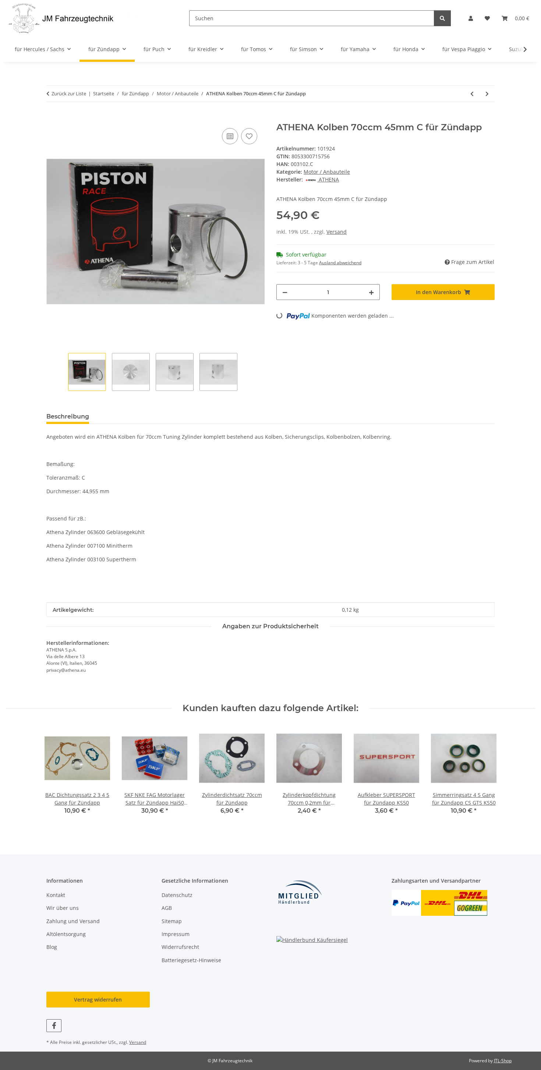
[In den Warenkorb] (52, 118)
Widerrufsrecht (180, 946)
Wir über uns (62, 907)
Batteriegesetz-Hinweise (191, 960)
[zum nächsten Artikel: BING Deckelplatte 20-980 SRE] (487, 94)
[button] (471, 18)
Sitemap (172, 921)
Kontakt (55, 894)
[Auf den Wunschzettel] (249, 136)
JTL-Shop (503, 1060)
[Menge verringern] (285, 292)
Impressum (176, 933)
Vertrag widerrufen (98, 999)
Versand (336, 231)
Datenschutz (177, 894)
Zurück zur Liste (69, 93)
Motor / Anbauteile (327, 171)
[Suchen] (442, 18)
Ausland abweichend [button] (340, 262)
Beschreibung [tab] (67, 416)
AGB (167, 907)
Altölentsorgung (66, 933)
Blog (51, 946)
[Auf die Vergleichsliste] (230, 136)
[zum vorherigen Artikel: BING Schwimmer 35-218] (472, 94)
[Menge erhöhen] (371, 292)
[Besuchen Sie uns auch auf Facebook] (53, 1025)
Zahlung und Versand (73, 921)
